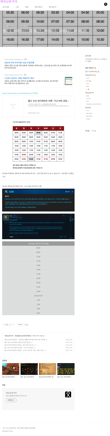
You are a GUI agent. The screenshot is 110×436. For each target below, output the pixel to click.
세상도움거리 (9, 336)
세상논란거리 (8, 1)
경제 (87, 86)
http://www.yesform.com (13, 75)
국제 (87, 84)
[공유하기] (10, 324)
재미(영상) (38, 7)
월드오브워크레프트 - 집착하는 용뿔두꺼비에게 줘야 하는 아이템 (24, 340)
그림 (17, 7)
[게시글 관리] (13, 324)
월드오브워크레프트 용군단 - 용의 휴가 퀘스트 (19, 345)
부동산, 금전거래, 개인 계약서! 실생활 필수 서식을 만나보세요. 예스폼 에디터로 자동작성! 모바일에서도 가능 (31, 82)
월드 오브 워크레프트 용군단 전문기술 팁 (17, 342)
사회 (87, 78)
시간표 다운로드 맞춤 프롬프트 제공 (19, 78)
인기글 (94, 131)
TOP (105, 429)
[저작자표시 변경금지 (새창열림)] (26, 325)
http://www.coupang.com (13, 59)
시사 (87, 111)
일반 (87, 96)
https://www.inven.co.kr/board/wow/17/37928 (20, 93)
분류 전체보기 (90, 68)
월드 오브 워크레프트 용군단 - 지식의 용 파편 (18, 348)
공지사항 (6, 7)
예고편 (88, 119)
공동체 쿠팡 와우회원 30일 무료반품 (19, 62)
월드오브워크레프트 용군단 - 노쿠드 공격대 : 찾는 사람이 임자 (24, 350)
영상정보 (88, 107)
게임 (87, 101)
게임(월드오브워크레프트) (23, 336)
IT (87, 89)
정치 (87, 81)
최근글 (87, 131)
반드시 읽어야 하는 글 (92, 71)
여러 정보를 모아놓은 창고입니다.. (16, 396)
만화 (26, 7)
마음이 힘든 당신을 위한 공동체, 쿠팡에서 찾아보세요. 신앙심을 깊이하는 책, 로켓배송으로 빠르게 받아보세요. (38, 66)
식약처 (88, 98)
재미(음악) (52, 7)
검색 (100, 4)
